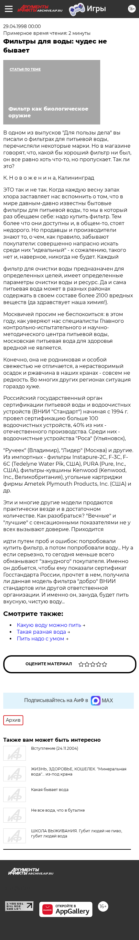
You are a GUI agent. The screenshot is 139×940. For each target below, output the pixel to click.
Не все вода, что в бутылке (58, 810)
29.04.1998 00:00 (22, 26)
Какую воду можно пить (49, 625)
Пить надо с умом (40, 639)
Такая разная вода (41, 632)
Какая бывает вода (50, 789)
